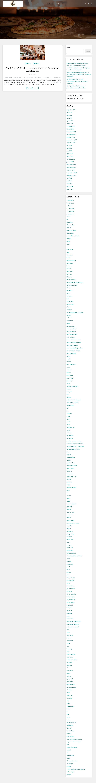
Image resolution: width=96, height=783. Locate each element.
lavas (68, 490)
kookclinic (70, 438)
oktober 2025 (71, 137)
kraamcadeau (71, 457)
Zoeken (69, 47)
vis (67, 753)
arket (68, 244)
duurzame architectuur (74, 342)
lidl (67, 493)
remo (68, 616)
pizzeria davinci (71, 594)
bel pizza (69, 269)
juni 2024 (69, 181)
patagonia (70, 564)
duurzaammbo (71, 337)
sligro (68, 673)
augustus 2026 (71, 110)
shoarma (69, 662)
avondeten (70, 249)
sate (68, 651)
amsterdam (70, 233)
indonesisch (70, 405)
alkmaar (69, 227)
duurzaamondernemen (74, 340)
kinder (69, 430)
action (68, 217)
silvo (68, 668)
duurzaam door (71, 329)
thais (68, 703)
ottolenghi (70, 550)
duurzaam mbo (71, 331)
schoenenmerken (72, 660)
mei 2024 (69, 184)
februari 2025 (71, 159)
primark (69, 608)
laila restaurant (71, 487)
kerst (68, 424)
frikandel (69, 370)
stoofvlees (70, 690)
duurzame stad (71, 353)
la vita (68, 485)
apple (68, 241)
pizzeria (69, 591)
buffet (68, 293)
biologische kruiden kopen (75, 282)
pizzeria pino (71, 597)
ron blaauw (70, 640)
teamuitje (69, 698)
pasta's (69, 561)
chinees (69, 307)
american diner (71, 230)
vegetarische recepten (74, 742)
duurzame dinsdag (72, 345)
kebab (68, 422)
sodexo (69, 676)
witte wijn (70, 764)
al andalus (70, 222)
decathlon (70, 320)
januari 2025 (70, 162)
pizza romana (71, 588)
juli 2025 (69, 145)
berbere (69, 274)
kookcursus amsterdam (74, 441)
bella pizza (70, 271)
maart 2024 (70, 189)
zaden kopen (71, 772)
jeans (68, 416)
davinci (69, 315)
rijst (68, 630)
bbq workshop (71, 260)
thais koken (70, 706)
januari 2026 (70, 129)
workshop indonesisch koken (76, 769)
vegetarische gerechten (74, 739)
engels (69, 359)
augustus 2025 (71, 143)
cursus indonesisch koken (75, 312)
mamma (69, 509)
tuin (68, 714)
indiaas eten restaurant (74, 400)
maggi (68, 501)
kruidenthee (70, 468)
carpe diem (70, 301)
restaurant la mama (73, 624)
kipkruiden (70, 435)
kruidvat (69, 471)
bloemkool (70, 290)
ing (68, 408)
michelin (69, 526)
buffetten (69, 296)
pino (68, 575)
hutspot (69, 392)
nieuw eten (70, 539)
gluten (69, 372)
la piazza (69, 482)
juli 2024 (69, 178)
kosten (69, 454)
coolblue (69, 310)
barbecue (69, 255)
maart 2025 (70, 156)
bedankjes (70, 263)
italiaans (69, 413)
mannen (69, 517)
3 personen (70, 203)
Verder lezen (32, 88)
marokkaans (70, 520)
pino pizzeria (71, 578)
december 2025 (71, 132)
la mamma (70, 474)
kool (68, 452)
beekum (69, 266)
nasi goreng (70, 534)
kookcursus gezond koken (75, 444)
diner (29, 63)
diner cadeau (70, 326)
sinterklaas (70, 671)
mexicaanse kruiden (73, 523)
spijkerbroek (71, 684)
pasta (68, 558)
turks (68, 717)
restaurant (70, 619)
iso (67, 411)
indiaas (69, 397)
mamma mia (70, 512)
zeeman (69, 774)
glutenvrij (70, 375)
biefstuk (69, 277)
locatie (69, 496)
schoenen (70, 657)
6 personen (70, 214)
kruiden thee (71, 463)
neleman (69, 537)
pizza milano (70, 586)
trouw (68, 709)
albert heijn (70, 225)
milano (69, 528)
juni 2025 (69, 148)
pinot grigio (70, 580)
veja (68, 744)
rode (68, 632)
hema (68, 383)
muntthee (70, 531)
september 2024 (72, 173)
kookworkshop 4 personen (75, 446)
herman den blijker (72, 386)
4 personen (70, 208)
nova (68, 542)
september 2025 (72, 140)
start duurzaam (71, 687)
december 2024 (71, 164)
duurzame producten (73, 351)
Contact (59, 3)
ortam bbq (70, 547)
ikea (68, 394)
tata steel (69, 695)
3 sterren (69, 206)
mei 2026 (69, 118)
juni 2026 (69, 115)
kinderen (69, 433)
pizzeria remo (71, 599)
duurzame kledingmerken (74, 348)
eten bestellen (71, 364)
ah (67, 219)
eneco (68, 356)
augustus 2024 (71, 175)
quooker (69, 610)
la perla (69, 479)
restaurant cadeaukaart (74, 621)
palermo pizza (71, 553)
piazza (69, 572)
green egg (70, 378)
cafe (68, 299)
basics (68, 258)
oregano (69, 545)
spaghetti (70, 679)
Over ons (50, 3)
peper (68, 569)
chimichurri (70, 304)
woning (69, 766)
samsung (69, 649)
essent (69, 362)
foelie (68, 367)
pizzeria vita (70, 602)
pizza (68, 583)
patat (68, 567)
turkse (69, 720)
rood (68, 643)
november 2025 (71, 134)
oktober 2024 (71, 170)
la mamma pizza (71, 476)
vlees (68, 758)
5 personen (70, 211)
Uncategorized (71, 722)
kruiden (69, 460)
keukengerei (70, 427)
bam (68, 252)
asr (68, 247)
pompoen (70, 605)
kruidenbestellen (72, 465)
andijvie (69, 238)
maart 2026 (70, 123)
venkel (69, 750)
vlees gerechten (72, 761)
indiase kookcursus (73, 403)
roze (68, 646)
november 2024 (71, 167)
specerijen (70, 681)
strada (68, 692)
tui (67, 712)
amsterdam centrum (73, 236)
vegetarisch (70, 736)
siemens (69, 665)
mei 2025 (69, 151)
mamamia (69, 506)
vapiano (69, 733)
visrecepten (70, 755)
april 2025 (70, 153)
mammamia (70, 515)
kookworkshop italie (73, 449)
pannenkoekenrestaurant (74, 556)
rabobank (69, 613)
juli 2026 (69, 112)
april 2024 (70, 186)
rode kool (70, 635)
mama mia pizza (71, 504)
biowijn (69, 288)
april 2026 (70, 121)
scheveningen (71, 654)
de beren (69, 318)
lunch (37, 63)
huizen (69, 389)
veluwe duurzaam (72, 747)
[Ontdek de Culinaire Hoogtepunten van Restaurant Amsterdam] (33, 54)
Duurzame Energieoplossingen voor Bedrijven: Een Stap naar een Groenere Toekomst (79, 74)
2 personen (70, 200)
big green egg (71, 279)
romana (69, 638)
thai (68, 701)
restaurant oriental (73, 627)
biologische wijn (72, 285)
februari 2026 (71, 126)
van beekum (70, 731)
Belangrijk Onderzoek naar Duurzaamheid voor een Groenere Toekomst (77, 81)
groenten (69, 381)
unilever (69, 728)
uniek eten (70, 725)
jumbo (68, 419)
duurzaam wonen (72, 334)
